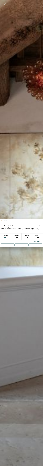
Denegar (8, 244)
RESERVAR (34, 4)
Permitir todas (35, 244)
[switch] (16, 237)
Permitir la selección (21, 244)
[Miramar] (6, 6)
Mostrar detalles (36, 241)
